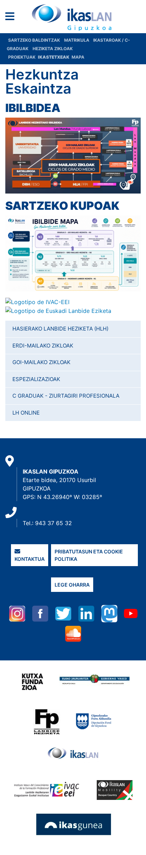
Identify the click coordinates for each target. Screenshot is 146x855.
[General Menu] (11, 18)
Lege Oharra (72, 585)
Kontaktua (30, 559)
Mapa (78, 57)
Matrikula (77, 40)
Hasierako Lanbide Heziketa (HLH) (60, 328)
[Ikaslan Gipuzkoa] (73, 17)
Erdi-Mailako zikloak (42, 345)
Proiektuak (22, 57)
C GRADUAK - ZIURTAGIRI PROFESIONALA (65, 395)
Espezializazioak (36, 379)
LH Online (26, 412)
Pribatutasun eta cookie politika (89, 555)
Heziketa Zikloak (53, 48)
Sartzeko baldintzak (34, 40)
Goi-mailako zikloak (41, 362)
